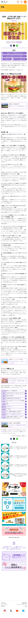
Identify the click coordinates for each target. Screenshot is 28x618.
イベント (8, 42)
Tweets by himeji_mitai (14, 537)
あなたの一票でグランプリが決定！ (14, 56)
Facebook (13, 429)
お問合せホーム (9, 406)
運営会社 (3, 606)
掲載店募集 (24, 603)
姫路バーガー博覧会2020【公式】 (13, 414)
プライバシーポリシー (22, 604)
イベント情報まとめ (20, 59)
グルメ (13, 42)
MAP (20, 398)
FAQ (26, 606)
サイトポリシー (4, 604)
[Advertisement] (14, 585)
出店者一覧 (7, 59)
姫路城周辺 (19, 42)
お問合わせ (3, 603)
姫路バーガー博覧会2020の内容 (14, 53)
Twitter (9, 429)
